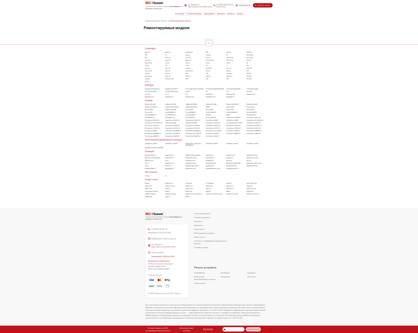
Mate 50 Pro (189, 52)
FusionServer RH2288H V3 (173, 131)
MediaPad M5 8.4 (231, 166)
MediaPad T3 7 (169, 163)
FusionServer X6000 (232, 120)
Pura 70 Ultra (210, 60)
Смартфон (150, 48)
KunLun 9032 (230, 107)
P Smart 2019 (169, 79)
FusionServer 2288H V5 (152, 136)
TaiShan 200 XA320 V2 (172, 107)
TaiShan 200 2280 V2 (232, 104)
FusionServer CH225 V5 (233, 128)
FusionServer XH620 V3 (152, 120)
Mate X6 (248, 52)
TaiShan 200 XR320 (191, 107)
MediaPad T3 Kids (190, 163)
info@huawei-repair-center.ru (163, 239)
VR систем (251, 277)
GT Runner (188, 183)
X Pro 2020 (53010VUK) (233, 89)
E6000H (208, 115)
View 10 (147, 68)
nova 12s (147, 60)
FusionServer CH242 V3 (213, 123)
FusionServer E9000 (151, 131)
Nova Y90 (209, 68)
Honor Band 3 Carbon (151, 191)
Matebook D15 (230, 94)
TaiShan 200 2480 (211, 104)
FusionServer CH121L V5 (152, 128)
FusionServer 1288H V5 (172, 136)
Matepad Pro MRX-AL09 (253, 163)
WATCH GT (249, 191)
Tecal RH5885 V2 (170, 112)
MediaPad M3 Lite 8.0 (192, 166)
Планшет (149, 151)
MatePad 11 (229, 158)
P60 (207, 52)
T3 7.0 (147, 163)
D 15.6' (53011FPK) (151, 91)
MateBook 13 (230, 97)
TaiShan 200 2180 (170, 104)
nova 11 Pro (229, 57)
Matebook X (209, 94)
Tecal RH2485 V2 (211, 112)
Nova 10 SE (148, 71)
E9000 (208, 107)
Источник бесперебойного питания (163, 139)
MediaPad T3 (210, 160)
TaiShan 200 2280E (191, 104)
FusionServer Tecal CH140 (234, 123)
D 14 (227, 91)
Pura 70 (248, 60)
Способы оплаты (201, 247)
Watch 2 (167, 196)
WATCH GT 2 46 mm (232, 194)
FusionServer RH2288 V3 (193, 131)
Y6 (227, 55)
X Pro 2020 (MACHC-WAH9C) (194, 89)
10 (247, 63)
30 (166, 65)
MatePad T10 (169, 158)
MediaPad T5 (210, 166)
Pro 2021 (147, 94)
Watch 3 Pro (189, 188)
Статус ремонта (244, 5)
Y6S (227, 79)
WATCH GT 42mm (170, 194)
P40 (186, 79)
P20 (247, 71)
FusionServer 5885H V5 (233, 133)
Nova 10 (167, 71)
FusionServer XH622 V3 (253, 117)
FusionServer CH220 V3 (233, 125)
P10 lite (167, 73)
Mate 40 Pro (148, 63)
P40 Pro (248, 73)
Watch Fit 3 (209, 186)
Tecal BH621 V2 (170, 117)
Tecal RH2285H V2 (150, 115)
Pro (247, 65)
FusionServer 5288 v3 (212, 136)
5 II (207, 65)
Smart (146, 65)
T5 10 (146, 166)
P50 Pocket (249, 55)
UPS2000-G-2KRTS (232, 143)
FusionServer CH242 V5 (253, 123)
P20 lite (147, 73)
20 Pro (208, 63)
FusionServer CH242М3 (192, 125)
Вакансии (221, 14)
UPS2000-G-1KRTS (252, 143)
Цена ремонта (209, 14)
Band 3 (228, 191)
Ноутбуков (225, 273)
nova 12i (167, 60)
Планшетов (225, 277)
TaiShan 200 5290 (251, 104)
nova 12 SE (249, 57)
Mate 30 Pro (148, 76)
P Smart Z (229, 73)
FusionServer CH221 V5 (253, 128)
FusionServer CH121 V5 (192, 128)
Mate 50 (167, 52)
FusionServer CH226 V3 (152, 125)
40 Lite (167, 63)
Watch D (228, 183)
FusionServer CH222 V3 (213, 125)
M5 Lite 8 (229, 160)
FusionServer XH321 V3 (192, 120)
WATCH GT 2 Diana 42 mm (214, 194)
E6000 (228, 115)
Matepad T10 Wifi (251, 155)
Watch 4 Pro (148, 188)
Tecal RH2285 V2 (170, 115)
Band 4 (167, 191)
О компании (179, 14)
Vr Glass (147, 176)
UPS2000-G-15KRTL (171, 143)
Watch (187, 196)
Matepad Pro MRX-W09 (233, 163)
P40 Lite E (229, 76)
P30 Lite (167, 57)
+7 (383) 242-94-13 (224, 4)
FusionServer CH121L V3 (172, 128)
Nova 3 (208, 71)
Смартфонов (199, 273)
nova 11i (228, 68)
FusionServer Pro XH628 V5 (254, 120)
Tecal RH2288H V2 (232, 112)
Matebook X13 (250, 94)
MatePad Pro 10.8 (190, 158)
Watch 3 (208, 188)
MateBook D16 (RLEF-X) (152, 89)
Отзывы (240, 14)
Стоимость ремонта (202, 213)
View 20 (167, 68)
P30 (207, 79)
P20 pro (228, 71)
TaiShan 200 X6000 (191, 123)
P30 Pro (208, 76)
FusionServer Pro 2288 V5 (213, 131)
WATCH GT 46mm (150, 194)
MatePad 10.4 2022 (252, 158)
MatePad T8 (209, 155)
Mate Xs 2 (188, 60)
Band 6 (147, 183)
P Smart (208, 55)
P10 (186, 73)
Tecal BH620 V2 (190, 117)
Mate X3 (147, 52)
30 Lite (187, 63)
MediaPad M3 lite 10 (232, 168)
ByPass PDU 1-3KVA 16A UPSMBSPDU (193, 144)
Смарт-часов (199, 283)
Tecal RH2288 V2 (251, 112)
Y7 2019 (248, 76)
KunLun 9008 (149, 109)
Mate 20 (167, 76)
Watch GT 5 (148, 186)
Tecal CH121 (149, 112)
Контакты (230, 14)
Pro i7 (167, 94)
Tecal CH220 (250, 109)
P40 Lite (187, 76)
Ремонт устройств (195, 14)
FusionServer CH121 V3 (213, 128)
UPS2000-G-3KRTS (212, 143)
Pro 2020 (249, 91)
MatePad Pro (210, 158)
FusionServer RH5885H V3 (153, 133)
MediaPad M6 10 (211, 163)
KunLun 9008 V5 (211, 117)
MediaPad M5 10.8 (252, 166)
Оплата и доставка (202, 217)
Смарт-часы (151, 179)
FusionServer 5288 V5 (232, 131)
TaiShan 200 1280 (150, 104)
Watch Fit (249, 186)
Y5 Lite (147, 81)
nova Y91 (249, 68)
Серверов (251, 273)
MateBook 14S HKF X (171, 89)
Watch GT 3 (229, 188)
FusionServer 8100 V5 (212, 133)
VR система (151, 172)
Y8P (146, 55)
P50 (146, 57)
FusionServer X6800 (212, 120)
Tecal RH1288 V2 (190, 115)
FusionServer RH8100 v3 (192, 136)
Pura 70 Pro (229, 60)
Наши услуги (199, 237)
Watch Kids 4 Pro (251, 183)
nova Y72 (188, 57)
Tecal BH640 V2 (251, 115)
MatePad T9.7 (169, 155)
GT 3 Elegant (210, 183)
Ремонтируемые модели (204, 233)
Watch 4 (167, 188)
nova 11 (208, 57)
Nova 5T (147, 79)
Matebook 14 (169, 97)
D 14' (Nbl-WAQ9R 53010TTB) (215, 89)
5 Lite (187, 65)
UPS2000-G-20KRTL (151, 143)
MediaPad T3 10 (190, 160)
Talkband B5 (148, 196)
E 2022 (187, 91)
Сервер (149, 100)
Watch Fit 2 (229, 186)
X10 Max (188, 68)
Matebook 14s (189, 97)
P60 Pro (228, 52)
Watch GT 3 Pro (170, 186)
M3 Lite (248, 160)
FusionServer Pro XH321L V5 (153, 123)
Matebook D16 (149, 97)
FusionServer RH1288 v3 (172, 133)
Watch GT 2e (169, 183)
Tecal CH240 (189, 109)
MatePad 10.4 (149, 160)
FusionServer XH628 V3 (233, 117)
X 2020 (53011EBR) (252, 89)
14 (206, 91)
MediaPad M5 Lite (150, 155)
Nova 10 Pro (189, 71)
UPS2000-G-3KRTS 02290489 (154, 148)
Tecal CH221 (230, 109)
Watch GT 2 (189, 186)
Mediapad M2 (169, 168)
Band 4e (208, 191)
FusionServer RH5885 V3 (253, 131)
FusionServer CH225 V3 (172, 125)
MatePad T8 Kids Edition (192, 155)
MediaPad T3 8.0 (190, 168)
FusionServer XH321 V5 (172, 120)
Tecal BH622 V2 (149, 117)
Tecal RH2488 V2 (190, 112)
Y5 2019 (248, 79)
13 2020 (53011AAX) (171, 91)
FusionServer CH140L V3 (253, 125)
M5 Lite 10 (168, 166)
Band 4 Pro (188, 191)
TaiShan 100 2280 (170, 123)
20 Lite (228, 63)
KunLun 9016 (250, 107)
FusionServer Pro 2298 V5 (193, 133)
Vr (165, 176)
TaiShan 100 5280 (170, 109)
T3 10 (167, 160)
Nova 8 (187, 55)
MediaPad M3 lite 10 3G (213, 168)
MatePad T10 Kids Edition (152, 158)
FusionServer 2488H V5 (253, 133)
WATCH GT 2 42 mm (252, 194)
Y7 (166, 55)
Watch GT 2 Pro (251, 188)
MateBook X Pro (211, 97)
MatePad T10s (230, 155)
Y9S (207, 73)
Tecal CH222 (209, 109)
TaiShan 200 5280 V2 (151, 107)
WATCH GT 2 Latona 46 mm (193, 194)
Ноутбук (149, 85)
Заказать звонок (263, 5)
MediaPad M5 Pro (150, 168)
